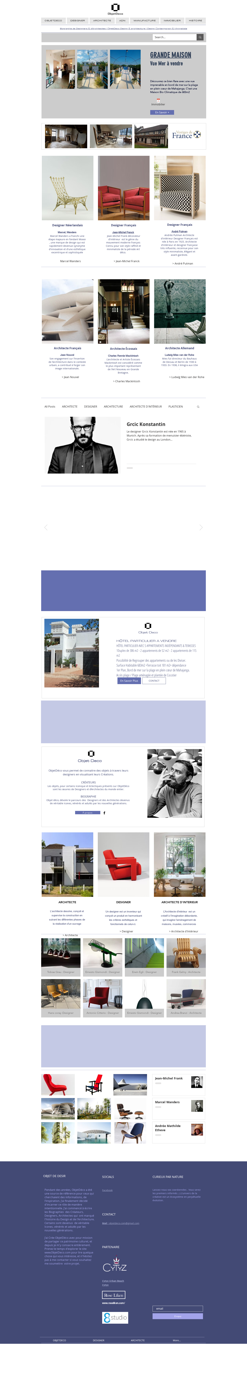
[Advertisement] (101, 1367)
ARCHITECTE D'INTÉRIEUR (146, 406)
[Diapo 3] (127, 561)
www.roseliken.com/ (113, 1303)
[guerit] (115, 561)
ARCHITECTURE (113, 406)
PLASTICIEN (176, 406)
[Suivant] (201, 527)
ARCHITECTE (69, 406)
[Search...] (200, 37)
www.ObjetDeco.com (58, 1252)
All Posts (50, 406)
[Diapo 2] (124, 561)
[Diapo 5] (135, 561)
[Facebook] (104, 813)
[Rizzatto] (119, 561)
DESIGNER (90, 406)
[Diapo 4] (131, 561)
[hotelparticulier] (111, 561)
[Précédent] (45, 527)
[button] (198, 407)
